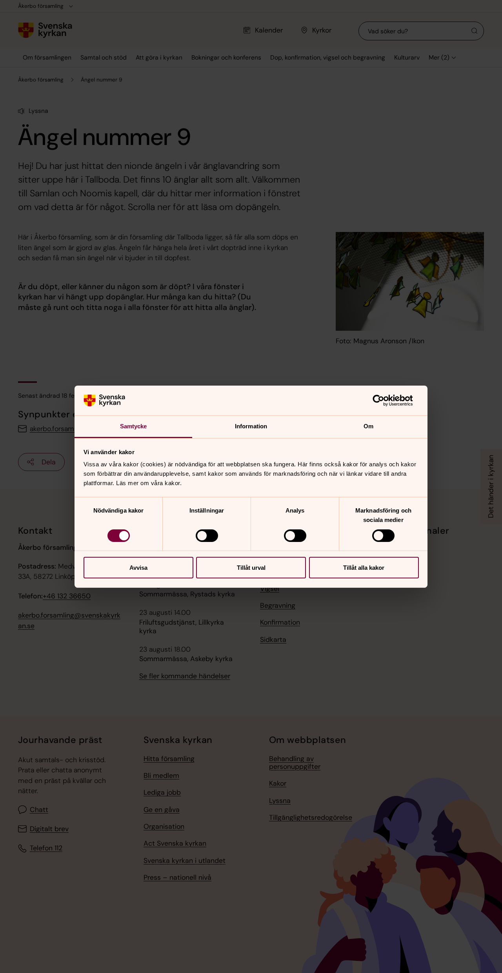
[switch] (207, 535)
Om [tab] (368, 426)
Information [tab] (251, 426)
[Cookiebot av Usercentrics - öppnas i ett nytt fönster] (384, 400)
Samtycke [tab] (133, 426)
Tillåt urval (251, 567)
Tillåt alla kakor (363, 567)
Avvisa (138, 567)
